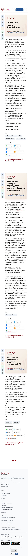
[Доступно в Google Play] (15, 543)
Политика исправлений (6, 509)
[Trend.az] (5, 10)
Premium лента (4, 495)
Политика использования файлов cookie (10, 529)
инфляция (16, 422)
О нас (2, 501)
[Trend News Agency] (5, 473)
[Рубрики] (25, 9)
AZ (14, 553)
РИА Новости (21, 211)
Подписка (3, 515)
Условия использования (7, 522)
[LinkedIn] (18, 537)
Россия (14, 314)
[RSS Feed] (21, 537)
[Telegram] (15, 537)
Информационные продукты (8, 517)
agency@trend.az (4, 486)
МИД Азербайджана (11, 135)
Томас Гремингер (21, 138)
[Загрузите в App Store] (5, 543)
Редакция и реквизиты (6, 503)
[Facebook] (5, 537)
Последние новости (5, 493)
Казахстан (8, 422)
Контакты (3, 505)
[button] (2, 16)
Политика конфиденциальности (8, 525)
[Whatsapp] (2, 537)
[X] (8, 537)
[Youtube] (12, 537)
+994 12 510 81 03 (5, 484)
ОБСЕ (20, 135)
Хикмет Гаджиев (10, 138)
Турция (7, 314)
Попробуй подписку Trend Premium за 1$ (14, 160)
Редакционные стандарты (7, 507)
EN (11, 553)
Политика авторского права (8, 527)
